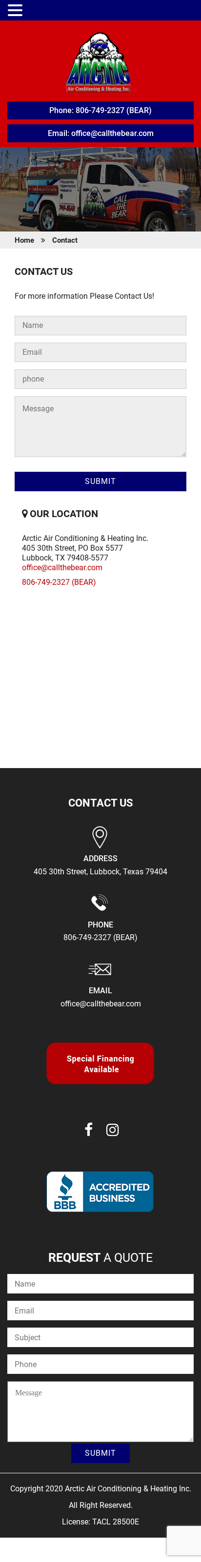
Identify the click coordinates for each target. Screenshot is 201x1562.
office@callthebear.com (62, 567)
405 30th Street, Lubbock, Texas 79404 (100, 871)
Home (24, 240)
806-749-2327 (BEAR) (59, 582)
